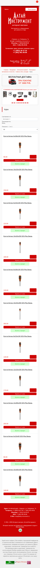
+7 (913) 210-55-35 (23, 43)
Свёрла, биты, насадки (22, 71)
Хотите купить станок (20, 554)
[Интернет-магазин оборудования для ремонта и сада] (20, 19)
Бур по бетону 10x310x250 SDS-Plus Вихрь (17, 236)
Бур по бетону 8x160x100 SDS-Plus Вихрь (17, 269)
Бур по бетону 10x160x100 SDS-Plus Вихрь (17, 469)
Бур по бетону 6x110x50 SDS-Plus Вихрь (17, 436)
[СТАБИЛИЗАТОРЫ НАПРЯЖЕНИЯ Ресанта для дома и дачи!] (20, 93)
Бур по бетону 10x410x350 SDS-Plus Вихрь (17, 303)
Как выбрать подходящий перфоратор (27, 540)
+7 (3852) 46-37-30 (20, 51)
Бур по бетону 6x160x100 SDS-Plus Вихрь (17, 136)
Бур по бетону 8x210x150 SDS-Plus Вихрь (17, 336)
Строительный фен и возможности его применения (18, 542)
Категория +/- (6, 119)
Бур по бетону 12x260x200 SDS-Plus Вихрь (17, 403)
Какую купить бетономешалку (17, 552)
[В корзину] (33, 157)
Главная (6, 70)
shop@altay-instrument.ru (22, 41)
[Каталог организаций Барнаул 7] (10, 562)
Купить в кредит (20, 164)
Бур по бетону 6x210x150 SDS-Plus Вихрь (17, 203)
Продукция (13, 70)
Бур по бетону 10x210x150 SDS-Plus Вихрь (17, 169)
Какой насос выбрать (8, 540)
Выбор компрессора (18, 550)
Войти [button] (6, 9)
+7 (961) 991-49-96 (20, 52)
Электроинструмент (22, 70)
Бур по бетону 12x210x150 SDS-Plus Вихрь (17, 369)
